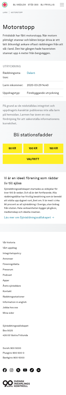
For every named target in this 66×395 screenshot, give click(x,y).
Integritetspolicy (12, 253)
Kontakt (7, 291)
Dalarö (31, 73)
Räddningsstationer (13, 296)
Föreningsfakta (11, 264)
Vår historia (9, 242)
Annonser (8, 258)
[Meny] (62, 5)
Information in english (15, 302)
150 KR (53, 148)
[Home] (4, 4)
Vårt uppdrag (10, 247)
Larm (5, 12)
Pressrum (8, 269)
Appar (6, 280)
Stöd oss (33, 5)
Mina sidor (8, 312)
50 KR (12, 148)
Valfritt (33, 159)
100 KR (33, 148)
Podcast (7, 275)
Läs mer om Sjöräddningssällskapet (27, 217)
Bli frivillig (47, 5)
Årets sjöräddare (12, 285)
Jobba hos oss (10, 307)
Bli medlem (19, 5)
